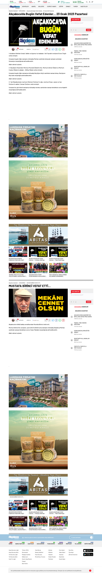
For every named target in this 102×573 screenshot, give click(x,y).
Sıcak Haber (62, 559)
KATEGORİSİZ (22, 11)
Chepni (24, 561)
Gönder (88, 30)
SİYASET (68, 6)
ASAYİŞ (33, 6)
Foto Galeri (62, 550)
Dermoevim (25, 552)
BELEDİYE (41, 6)
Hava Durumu (40, 543)
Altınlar (50, 550)
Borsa (10, 543)
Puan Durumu (51, 543)
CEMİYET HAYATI (51, 6)
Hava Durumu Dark (13, 552)
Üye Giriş (71, 550)
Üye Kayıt (71, 552)
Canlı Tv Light (12, 559)
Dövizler (50, 552)
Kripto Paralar (88, 543)
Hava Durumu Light (14, 550)
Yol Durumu (78, 543)
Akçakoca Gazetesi (13, 11)
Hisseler (60, 543)
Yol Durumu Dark (13, 557)
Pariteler (69, 543)
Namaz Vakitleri (20, 543)
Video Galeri (62, 552)
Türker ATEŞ (25, 550)
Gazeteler (31, 543)
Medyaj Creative (26, 554)
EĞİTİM (61, 6)
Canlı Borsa (38, 550)
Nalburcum (25, 557)
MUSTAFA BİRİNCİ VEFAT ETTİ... (17, 497)
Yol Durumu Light (13, 554)
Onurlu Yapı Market (27, 559)
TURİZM (75, 6)
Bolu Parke (25, 563)
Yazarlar (61, 554)
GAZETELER (84, 6)
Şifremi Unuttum (73, 554)
